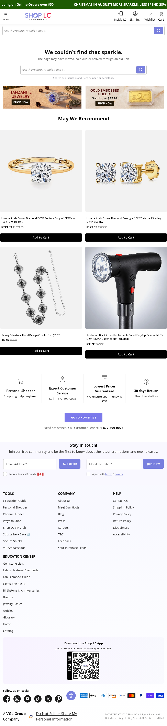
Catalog (8, 631)
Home (7, 624)
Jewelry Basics (12, 604)
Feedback (64, 541)
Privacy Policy (122, 514)
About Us (64, 501)
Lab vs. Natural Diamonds (20, 570)
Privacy (119, 474)
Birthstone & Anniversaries (21, 590)
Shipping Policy (123, 507)
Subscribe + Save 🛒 (17, 534)
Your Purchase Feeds (72, 548)
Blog (61, 514)
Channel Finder (13, 514)
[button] (28, 493)
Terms (108, 474)
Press (61, 521)
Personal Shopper (15, 507)
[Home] (42, 16)
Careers (63, 528)
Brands (8, 597)
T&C (61, 534)
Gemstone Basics (14, 584)
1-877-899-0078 (65, 399)
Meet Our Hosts (68, 507)
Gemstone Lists (13, 563)
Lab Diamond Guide (16, 577)
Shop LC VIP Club (14, 528)
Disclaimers (121, 528)
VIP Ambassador (14, 548)
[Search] (158, 30)
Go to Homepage (83, 417)
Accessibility (121, 534)
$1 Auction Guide (14, 501)
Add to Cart (41, 237)
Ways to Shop (12, 521)
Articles (8, 611)
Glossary (9, 617)
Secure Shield (12, 541)
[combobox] (79, 30)
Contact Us (120, 501)
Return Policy (122, 521)
